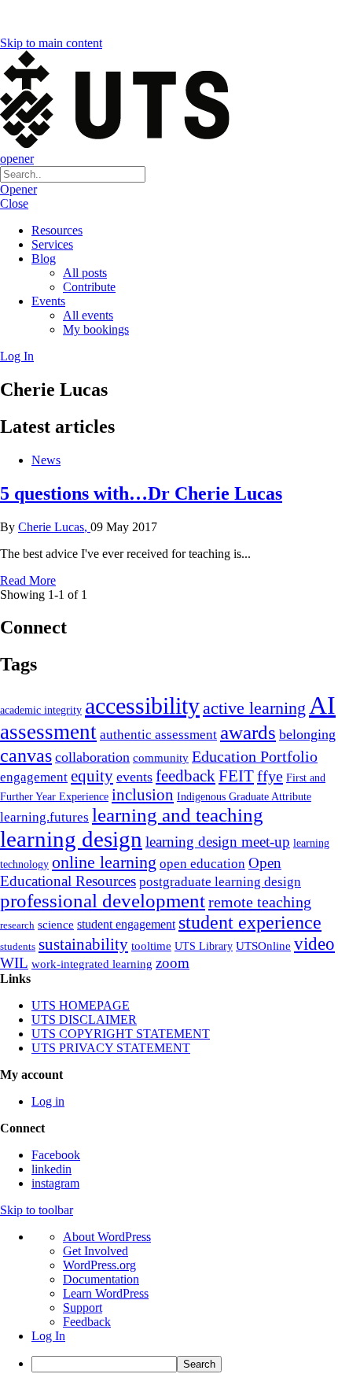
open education (202, 863)
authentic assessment (158, 734)
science (56, 924)
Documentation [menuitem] (101, 1279)
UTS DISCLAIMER (84, 1019)
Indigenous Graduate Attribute (244, 797)
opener (17, 158)
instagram (55, 1183)
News (46, 460)
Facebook (55, 1155)
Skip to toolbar (36, 1210)
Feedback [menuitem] (87, 1321)
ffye (270, 776)
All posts (85, 272)
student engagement (126, 924)
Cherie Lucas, (54, 527)
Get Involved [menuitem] (95, 1251)
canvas (26, 755)
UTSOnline (263, 945)
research (17, 925)
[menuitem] (184, 1364)
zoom (172, 963)
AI (322, 705)
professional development (102, 900)
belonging (307, 734)
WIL (14, 963)
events (134, 777)
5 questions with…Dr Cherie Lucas (141, 493)
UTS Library (204, 946)
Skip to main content (51, 43)
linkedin (51, 1169)
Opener (18, 189)
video (314, 943)
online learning (104, 862)
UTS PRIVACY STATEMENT (110, 1047)
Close (14, 203)
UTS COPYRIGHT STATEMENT (120, 1033)
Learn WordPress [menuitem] (106, 1293)
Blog (43, 258)
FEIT (236, 776)
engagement (34, 777)
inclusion (143, 794)
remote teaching (259, 901)
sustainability (83, 944)
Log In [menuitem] (48, 1336)
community (161, 758)
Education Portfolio (255, 756)
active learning (254, 708)
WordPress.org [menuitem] (99, 1265)
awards (248, 732)
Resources (57, 230)
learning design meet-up (217, 841)
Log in (47, 1101)
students (17, 946)
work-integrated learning (91, 964)
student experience (249, 922)
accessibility (142, 705)
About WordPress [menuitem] (107, 1236)
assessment (48, 732)
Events (48, 301)
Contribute (89, 287)
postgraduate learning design (220, 881)
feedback (185, 775)
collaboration (92, 757)
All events (88, 315)
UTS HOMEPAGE (80, 1005)
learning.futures (44, 817)
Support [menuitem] (82, 1307)
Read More (28, 580)
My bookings (96, 329)
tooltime (151, 946)
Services (52, 244)
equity (92, 775)
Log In (17, 356)
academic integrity (41, 710)
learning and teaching (177, 814)
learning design (71, 838)
